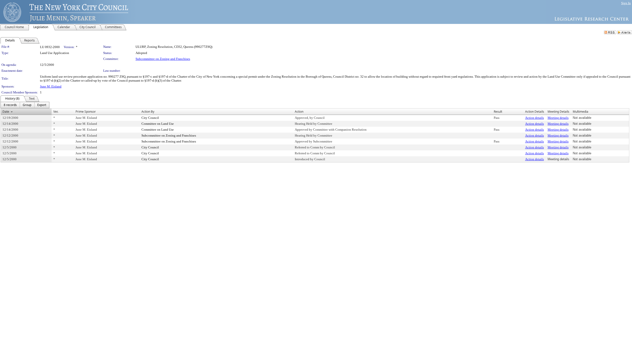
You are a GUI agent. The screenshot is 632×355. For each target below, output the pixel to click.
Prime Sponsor (86, 111)
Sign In (626, 3)
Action (299, 111)
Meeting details (558, 118)
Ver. (55, 111)
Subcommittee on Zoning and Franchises (163, 59)
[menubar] (24, 105)
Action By (147, 111)
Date (5, 111)
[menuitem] (10, 105)
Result (498, 111)
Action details (534, 118)
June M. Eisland (50, 86)
